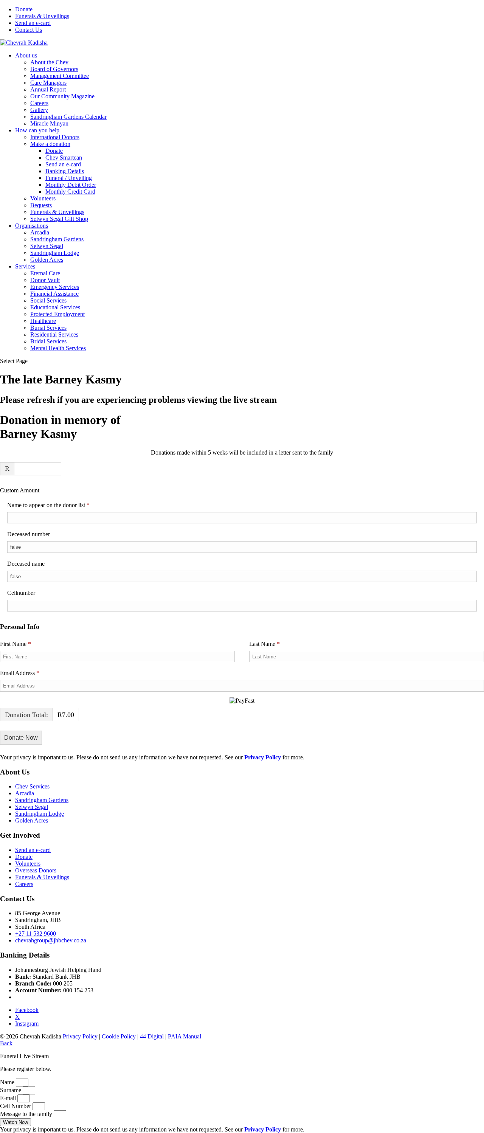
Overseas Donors (35, 870)
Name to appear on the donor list (59, 504)
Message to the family (27, 1114)
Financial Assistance (54, 293)
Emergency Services (54, 287)
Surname (11, 1090)
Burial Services (48, 327)
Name (8, 1082)
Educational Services (55, 307)
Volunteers (43, 198)
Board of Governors (54, 69)
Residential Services (54, 334)
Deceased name (26, 563)
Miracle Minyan (49, 123)
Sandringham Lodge (54, 253)
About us (26, 55)
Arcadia (39, 232)
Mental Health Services (58, 348)
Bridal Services (48, 341)
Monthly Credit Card (70, 191)
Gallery (39, 110)
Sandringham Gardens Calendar (68, 116)
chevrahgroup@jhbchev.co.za (50, 940)
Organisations (31, 225)
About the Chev (49, 62)
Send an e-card (33, 23)
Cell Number (16, 1106)
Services (25, 266)
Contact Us (28, 29)
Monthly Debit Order (70, 185)
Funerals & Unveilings (42, 16)
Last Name (264, 644)
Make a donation (50, 144)
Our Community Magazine (62, 96)
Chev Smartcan (63, 157)
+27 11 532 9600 (35, 933)
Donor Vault (45, 280)
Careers (39, 103)
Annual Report (48, 89)
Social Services (48, 300)
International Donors (54, 137)
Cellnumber (21, 593)
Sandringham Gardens (57, 239)
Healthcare (43, 321)
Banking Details (64, 171)
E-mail (8, 1098)
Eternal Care (45, 273)
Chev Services (32, 786)
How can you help (37, 130)
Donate (24, 9)
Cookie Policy (119, 1036)
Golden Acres (46, 259)
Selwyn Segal (46, 246)
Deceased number (28, 534)
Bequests (41, 205)
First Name (15, 644)
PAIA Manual (184, 1036)
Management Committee (59, 76)
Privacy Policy (81, 1036)
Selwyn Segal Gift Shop (59, 219)
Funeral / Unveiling (68, 178)
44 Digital (152, 1036)
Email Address (19, 673)
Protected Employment (57, 314)
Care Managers (48, 82)
